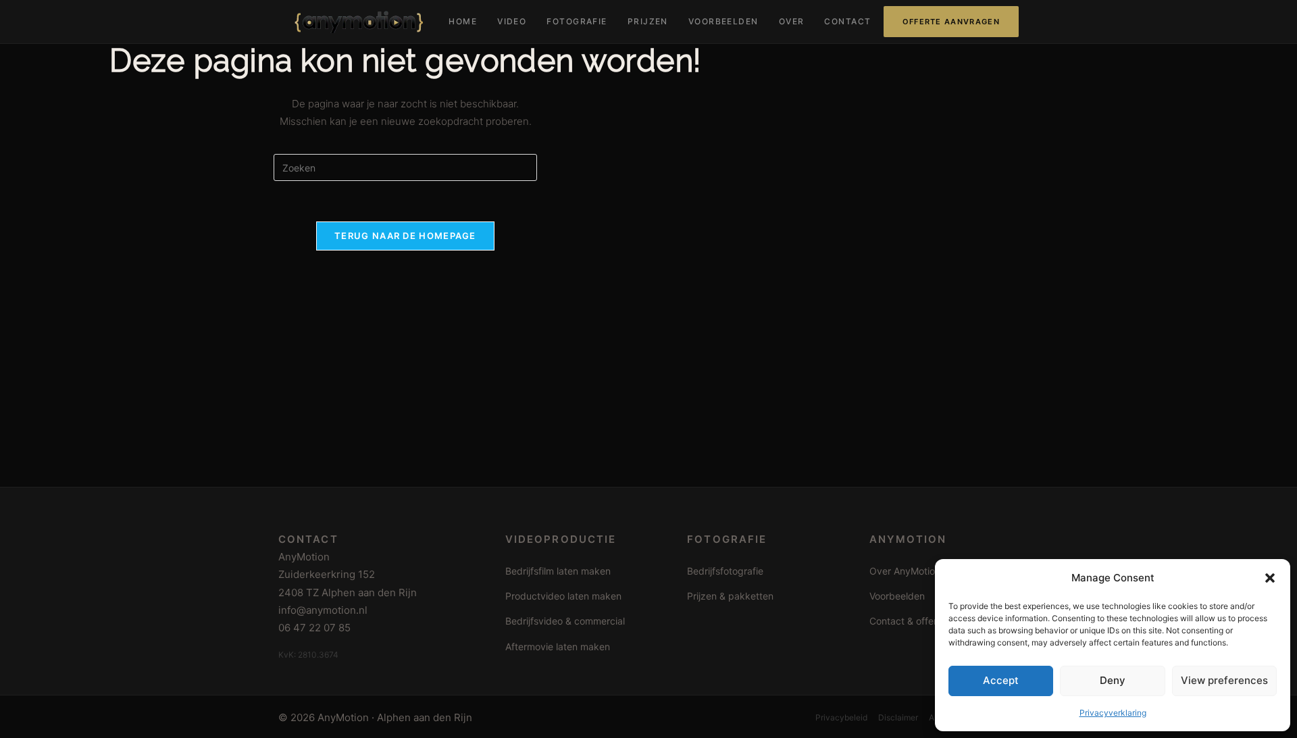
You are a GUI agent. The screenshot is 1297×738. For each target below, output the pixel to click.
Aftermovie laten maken (557, 646)
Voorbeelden (723, 21)
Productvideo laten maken (563, 596)
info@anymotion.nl (322, 610)
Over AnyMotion (904, 571)
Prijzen (648, 21)
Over (792, 21)
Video (511, 21)
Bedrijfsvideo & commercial (565, 621)
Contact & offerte (907, 621)
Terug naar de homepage (405, 235)
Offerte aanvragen (951, 21)
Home (463, 21)
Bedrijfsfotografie (725, 571)
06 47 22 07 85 (314, 627)
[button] (1270, 578)
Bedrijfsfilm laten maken (558, 571)
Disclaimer (898, 717)
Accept (1001, 680)
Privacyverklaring (1112, 713)
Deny (1112, 680)
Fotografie (576, 21)
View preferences (1224, 680)
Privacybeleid (841, 717)
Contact (847, 21)
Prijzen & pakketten (730, 596)
